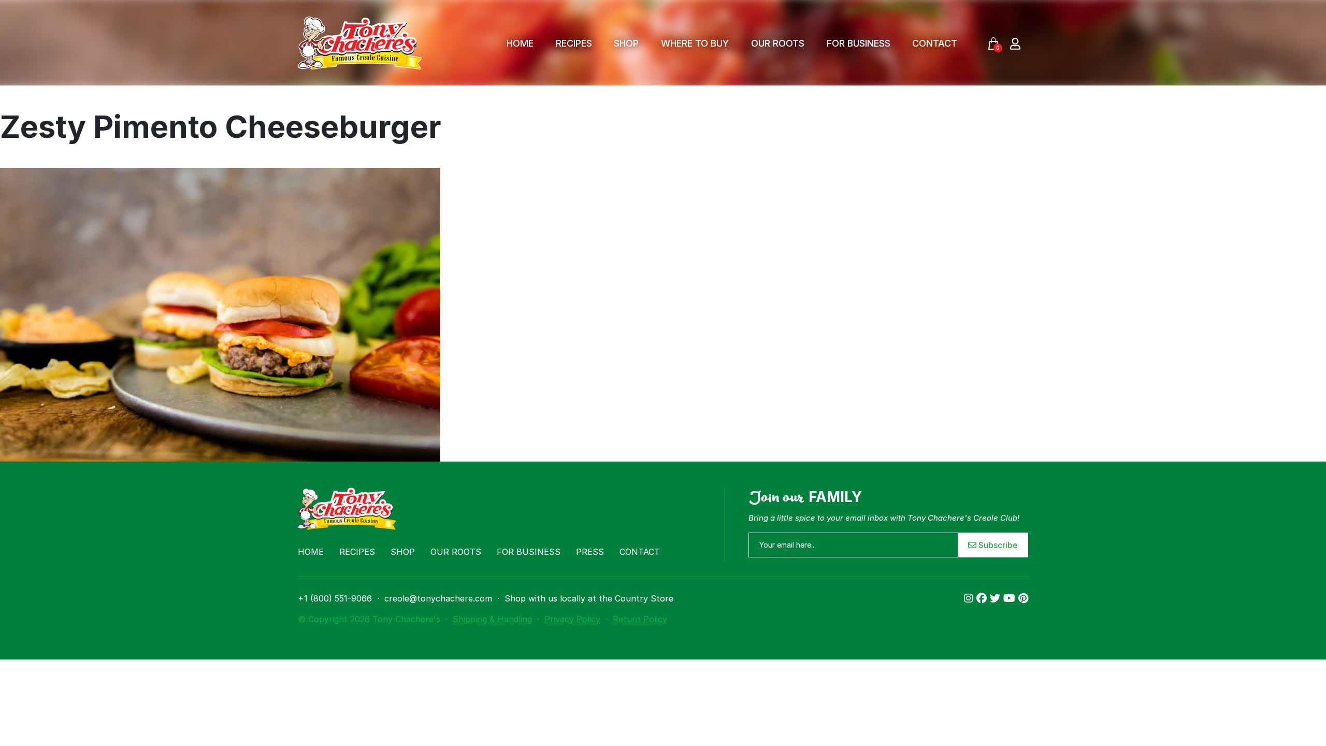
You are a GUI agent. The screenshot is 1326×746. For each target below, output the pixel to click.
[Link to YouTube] (1010, 598)
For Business (858, 43)
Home (520, 43)
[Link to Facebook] (983, 598)
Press (590, 552)
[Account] (1015, 43)
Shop (626, 43)
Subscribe (997, 545)
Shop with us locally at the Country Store (589, 598)
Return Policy (640, 619)
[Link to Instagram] (970, 598)
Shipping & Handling (492, 619)
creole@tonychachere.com (438, 598)
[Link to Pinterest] (1023, 598)
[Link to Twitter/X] (996, 598)
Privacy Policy (572, 619)
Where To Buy (695, 43)
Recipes (574, 43)
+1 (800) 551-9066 (335, 598)
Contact (934, 43)
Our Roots (777, 43)
